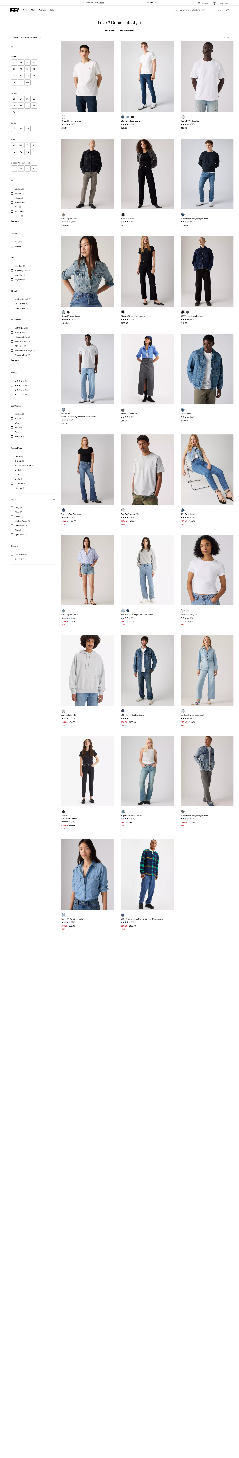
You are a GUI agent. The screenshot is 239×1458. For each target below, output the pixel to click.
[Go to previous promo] (83, 2)
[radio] (63, 117)
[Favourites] (219, 10)
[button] (33, 46)
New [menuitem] (25, 10)
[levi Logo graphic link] (14, 9)
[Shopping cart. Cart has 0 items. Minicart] (228, 10)
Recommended (29, 37)
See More (15, 221)
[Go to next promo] (155, 2)
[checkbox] (14, 62)
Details (101, 3)
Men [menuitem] (33, 10)
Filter (16, 37)
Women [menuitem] (42, 10)
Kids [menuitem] (52, 10)
